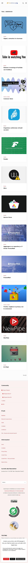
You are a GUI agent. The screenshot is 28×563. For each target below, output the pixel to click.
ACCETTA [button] (6, 559)
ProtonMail (7, 277)
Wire (5, 188)
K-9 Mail (6, 367)
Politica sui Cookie (20, 559)
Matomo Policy (4, 462)
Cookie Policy (4, 455)
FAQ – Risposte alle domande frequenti (9, 433)
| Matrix (3, 400)
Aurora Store (8, 217)
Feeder (6, 159)
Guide (5, 36)
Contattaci (3, 426)
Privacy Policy (4, 451)
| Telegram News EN (7, 397)
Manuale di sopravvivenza (6, 419)
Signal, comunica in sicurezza (13, 38)
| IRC (3, 404)
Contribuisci (3, 429)
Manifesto (3, 415)
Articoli (5, 96)
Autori (2, 444)
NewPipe (6, 338)
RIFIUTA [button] (12, 559)
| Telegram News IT (7, 393)
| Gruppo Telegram (6, 390)
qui (19, 494)
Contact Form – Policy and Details (8, 458)
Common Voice (8, 99)
